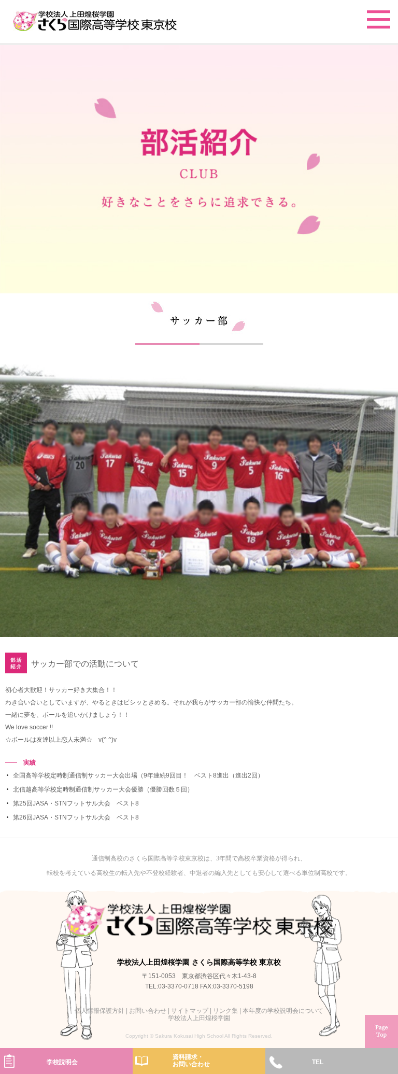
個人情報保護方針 (99, 1010)
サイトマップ (189, 1010)
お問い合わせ (147, 1010)
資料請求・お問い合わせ (191, 1060)
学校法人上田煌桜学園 (199, 1018)
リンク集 (225, 1010)
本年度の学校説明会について (283, 1010)
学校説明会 (62, 1062)
